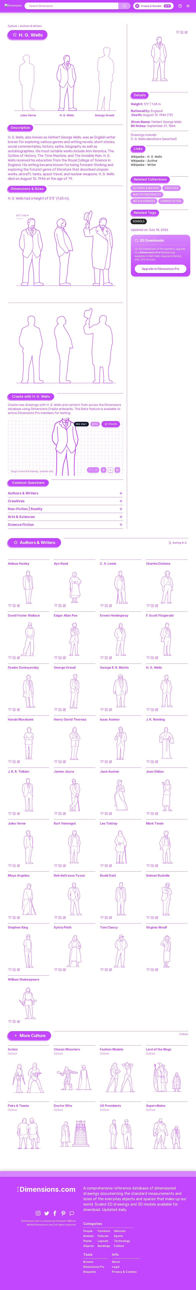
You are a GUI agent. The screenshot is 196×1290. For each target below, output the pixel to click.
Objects (88, 1245)
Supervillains (155, 1106)
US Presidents (110, 1106)
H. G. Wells (154, 667)
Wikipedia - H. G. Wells (146, 157)
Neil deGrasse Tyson (69, 875)
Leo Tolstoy (109, 823)
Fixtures (103, 1236)
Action (13, 1049)
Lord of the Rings (158, 1049)
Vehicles (120, 1231)
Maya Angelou (18, 875)
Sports (118, 1236)
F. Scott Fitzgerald (159, 615)
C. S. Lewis (108, 563)
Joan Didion (155, 771)
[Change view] (117, 470)
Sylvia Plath (62, 927)
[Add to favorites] (178, 32)
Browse (88, 1261)
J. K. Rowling (155, 719)
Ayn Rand (61, 563)
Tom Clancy (109, 927)
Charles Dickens (158, 563)
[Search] (124, 5)
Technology (122, 1241)
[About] (180, 5)
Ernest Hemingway (114, 615)
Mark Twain (155, 823)
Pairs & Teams (18, 1106)
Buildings (104, 1245)
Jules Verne (17, 823)
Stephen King (18, 927)
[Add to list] (182, 32)
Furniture (104, 1231)
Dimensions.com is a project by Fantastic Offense (48, 1221)
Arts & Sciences (144, 201)
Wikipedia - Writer (143, 165)
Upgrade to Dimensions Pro (160, 268)
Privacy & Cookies (124, 1271)
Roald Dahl (108, 875)
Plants (87, 1241)
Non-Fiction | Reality (147, 194)
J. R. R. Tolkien (18, 771)
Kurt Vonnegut (65, 823)
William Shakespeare (23, 979)
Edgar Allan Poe (65, 615)
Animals (88, 1236)
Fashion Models (111, 1049)
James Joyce (64, 771)
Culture (12, 26)
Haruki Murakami (20, 719)
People (88, 1231)
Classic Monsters (67, 1049)
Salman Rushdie (158, 875)
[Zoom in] (96, 470)
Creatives (171, 188)
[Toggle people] (110, 470)
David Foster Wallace (24, 615)
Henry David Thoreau (70, 719)
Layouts (103, 1241)
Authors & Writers (31, 26)
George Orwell (64, 667)
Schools (139, 221)
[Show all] (103, 470)
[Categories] (188, 5)
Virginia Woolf (156, 927)
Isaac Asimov (110, 719)
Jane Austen (109, 771)
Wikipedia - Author (144, 161)
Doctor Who (63, 1106)
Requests (89, 1271)
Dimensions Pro (93, 1266)
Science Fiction (171, 201)
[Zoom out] (90, 470)
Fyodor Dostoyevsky (23, 667)
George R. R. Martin (114, 667)
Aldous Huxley (18, 563)
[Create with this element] (186, 32)
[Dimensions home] (13, 6)
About (116, 1261)
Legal (115, 1266)
